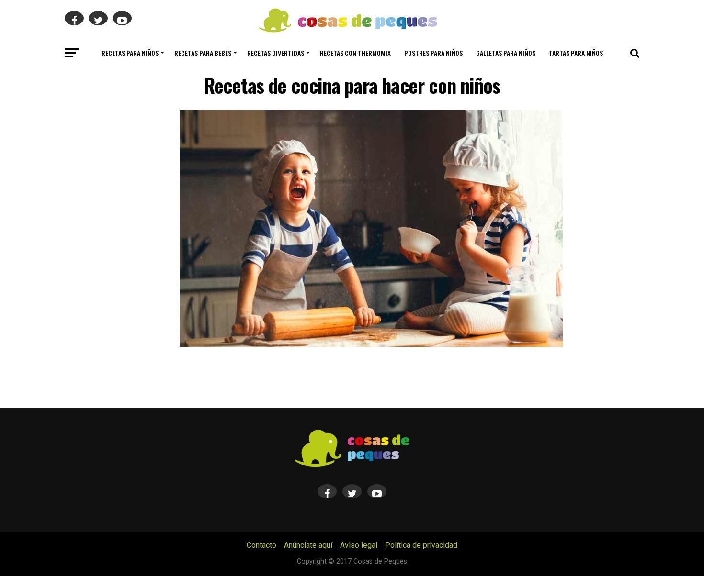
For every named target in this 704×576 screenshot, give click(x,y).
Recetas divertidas (275, 53)
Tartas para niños (576, 53)
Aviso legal (358, 545)
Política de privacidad (421, 545)
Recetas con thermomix (355, 53)
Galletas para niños (505, 53)
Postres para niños (433, 53)
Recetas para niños (130, 53)
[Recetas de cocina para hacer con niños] (371, 344)
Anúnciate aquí (308, 545)
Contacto (261, 545)
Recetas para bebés (202, 53)
